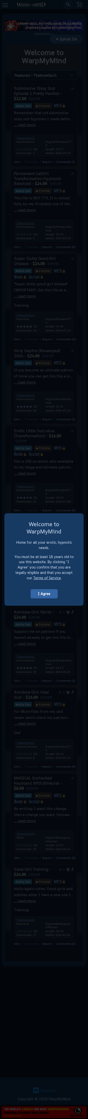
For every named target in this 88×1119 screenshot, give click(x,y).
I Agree (44, 593)
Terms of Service (47, 578)
